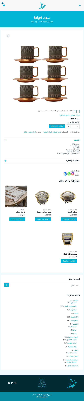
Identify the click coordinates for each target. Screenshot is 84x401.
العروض (42, 383)
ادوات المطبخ (50, 110)
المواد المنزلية (60, 110)
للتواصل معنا (42, 387)
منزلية (26, 132)
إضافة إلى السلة (57, 126)
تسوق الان (42, 385)
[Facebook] (65, 174)
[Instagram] (72, 174)
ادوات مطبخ (32, 132)
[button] (8, 36)
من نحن (42, 381)
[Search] (6, 285)
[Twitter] (12, 383)
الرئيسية (69, 110)
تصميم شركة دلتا (42, 396)
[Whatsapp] (69, 174)
